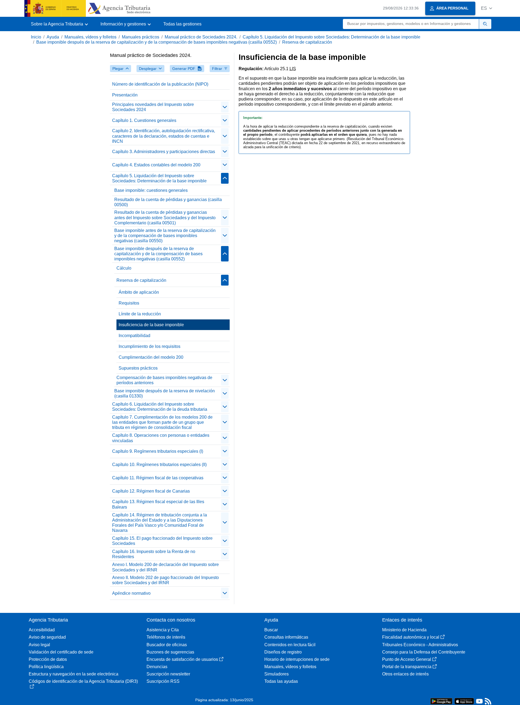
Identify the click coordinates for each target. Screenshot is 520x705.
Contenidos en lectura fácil (290, 644)
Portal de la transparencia (406, 666)
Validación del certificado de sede (61, 652)
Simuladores (276, 674)
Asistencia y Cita (163, 630)
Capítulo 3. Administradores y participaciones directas (163, 151)
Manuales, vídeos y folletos (90, 37)
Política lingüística (46, 666)
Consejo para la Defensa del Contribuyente (423, 652)
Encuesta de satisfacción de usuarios (182, 659)
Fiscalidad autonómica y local (410, 637)
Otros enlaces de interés (405, 674)
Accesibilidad (42, 630)
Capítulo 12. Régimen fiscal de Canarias (151, 491)
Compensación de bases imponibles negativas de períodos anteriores (164, 380)
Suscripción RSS (163, 681)
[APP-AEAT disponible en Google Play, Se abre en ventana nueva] (441, 700)
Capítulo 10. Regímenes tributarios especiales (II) (159, 464)
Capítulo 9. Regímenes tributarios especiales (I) (157, 451)
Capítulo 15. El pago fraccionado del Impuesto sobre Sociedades (162, 541)
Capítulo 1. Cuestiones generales (144, 120)
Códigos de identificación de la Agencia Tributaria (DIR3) (83, 681)
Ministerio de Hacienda (404, 630)
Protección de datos (48, 659)
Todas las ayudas (281, 681)
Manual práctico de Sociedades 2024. (201, 37)
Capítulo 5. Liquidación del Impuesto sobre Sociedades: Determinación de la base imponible (331, 37)
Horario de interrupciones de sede (297, 659)
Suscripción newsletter (168, 674)
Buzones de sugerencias (170, 652)
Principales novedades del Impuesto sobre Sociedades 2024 (153, 107)
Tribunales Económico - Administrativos (420, 644)
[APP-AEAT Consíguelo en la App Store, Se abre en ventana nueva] (464, 700)
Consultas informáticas (286, 637)
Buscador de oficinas (167, 644)
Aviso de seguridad (47, 637)
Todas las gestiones (182, 24)
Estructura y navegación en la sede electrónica (73, 674)
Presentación (125, 95)
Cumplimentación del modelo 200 (151, 357)
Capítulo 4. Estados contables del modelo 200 (156, 165)
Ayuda (53, 37)
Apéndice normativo (131, 593)
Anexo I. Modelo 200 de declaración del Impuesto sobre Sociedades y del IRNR (165, 567)
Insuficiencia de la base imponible (151, 324)
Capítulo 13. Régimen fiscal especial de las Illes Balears (158, 504)
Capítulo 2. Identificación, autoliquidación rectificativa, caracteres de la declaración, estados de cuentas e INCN (163, 135)
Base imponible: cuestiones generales (151, 190)
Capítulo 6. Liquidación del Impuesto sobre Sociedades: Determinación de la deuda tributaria (159, 407)
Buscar (271, 630)
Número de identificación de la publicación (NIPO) (160, 84)
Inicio (36, 37)
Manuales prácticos (140, 37)
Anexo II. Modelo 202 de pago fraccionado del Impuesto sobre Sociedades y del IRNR (165, 580)
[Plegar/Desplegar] (225, 107)
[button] (486, 8)
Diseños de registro (283, 652)
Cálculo (123, 268)
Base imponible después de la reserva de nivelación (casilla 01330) (164, 393)
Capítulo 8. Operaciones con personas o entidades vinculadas (160, 438)
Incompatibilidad (134, 335)
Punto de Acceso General (406, 659)
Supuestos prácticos (138, 368)
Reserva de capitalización (307, 42)
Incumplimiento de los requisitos (149, 346)
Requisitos (129, 303)
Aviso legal (39, 644)
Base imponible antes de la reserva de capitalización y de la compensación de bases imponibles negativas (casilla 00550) (165, 235)
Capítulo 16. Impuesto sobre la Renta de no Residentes (153, 554)
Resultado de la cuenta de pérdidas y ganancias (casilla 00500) (168, 202)
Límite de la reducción (140, 314)
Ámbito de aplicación (139, 292)
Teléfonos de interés (166, 637)
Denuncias (157, 666)
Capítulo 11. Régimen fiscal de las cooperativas (157, 478)
